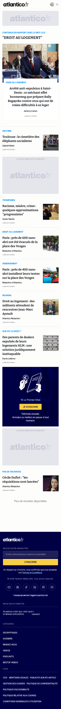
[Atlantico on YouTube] (52, 587)
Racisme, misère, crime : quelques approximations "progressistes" (20, 210)
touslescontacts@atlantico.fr (30, 595)
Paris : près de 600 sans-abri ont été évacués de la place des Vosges (20, 242)
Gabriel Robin (8, 145)
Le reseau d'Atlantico (13, 614)
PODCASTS (8, 656)
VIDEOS (6, 650)
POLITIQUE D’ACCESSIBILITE (16, 689)
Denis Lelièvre (8, 358)
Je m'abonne (30, 406)
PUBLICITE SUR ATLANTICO (43, 677)
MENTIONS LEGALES (18, 677)
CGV (5, 677)
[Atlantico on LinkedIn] (34, 587)
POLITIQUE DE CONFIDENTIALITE (42, 683)
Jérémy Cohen (30, 111)
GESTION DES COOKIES (14, 683)
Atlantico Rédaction (11, 318)
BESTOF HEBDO (10, 662)
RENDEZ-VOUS (10, 644)
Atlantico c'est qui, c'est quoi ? (18, 611)
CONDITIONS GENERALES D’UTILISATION (22, 701)
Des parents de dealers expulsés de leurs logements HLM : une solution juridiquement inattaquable (18, 345)
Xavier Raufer (8, 219)
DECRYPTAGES (10, 632)
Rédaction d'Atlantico (12, 251)
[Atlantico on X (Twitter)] (17, 587)
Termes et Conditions (32, 572)
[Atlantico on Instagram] (43, 587)
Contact (36, 614)
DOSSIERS (7, 638)
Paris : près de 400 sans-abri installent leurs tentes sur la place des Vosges (21, 274)
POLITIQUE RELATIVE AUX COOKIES (19, 695)
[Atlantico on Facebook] (26, 587)
